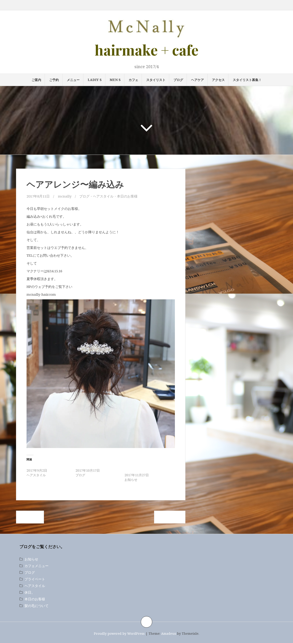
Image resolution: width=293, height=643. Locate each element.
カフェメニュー (36, 565)
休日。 (29, 592)
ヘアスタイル (103, 196)
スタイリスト (155, 80)
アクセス (218, 80)
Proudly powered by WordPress (119, 633)
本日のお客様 (127, 196)
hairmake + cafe (146, 49)
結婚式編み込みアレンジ (44, 466)
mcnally (64, 196)
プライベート (34, 579)
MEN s (115, 80)
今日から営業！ (170, 517)
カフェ (133, 80)
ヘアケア (197, 80)
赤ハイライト (30, 517)
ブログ (178, 80)
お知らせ (31, 559)
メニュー (73, 80)
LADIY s (95, 80)
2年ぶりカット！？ (89, 466)
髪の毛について (36, 605)
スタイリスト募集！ (247, 80)
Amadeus (168, 633)
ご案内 (36, 80)
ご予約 (54, 80)
